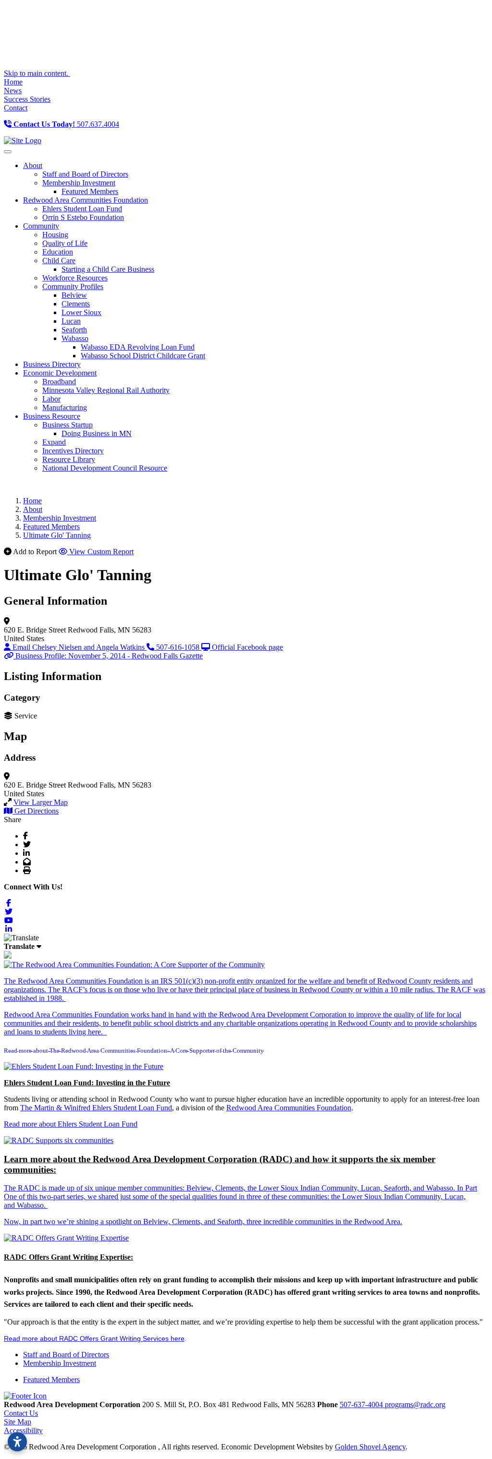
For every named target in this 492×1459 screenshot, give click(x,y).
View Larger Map (40, 802)
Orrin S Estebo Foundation (83, 217)
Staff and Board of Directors (85, 174)
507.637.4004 (66, 124)
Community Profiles (72, 286)
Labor (51, 399)
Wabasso (75, 338)
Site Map (17, 1422)
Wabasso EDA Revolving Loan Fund (138, 347)
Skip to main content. (37, 73)
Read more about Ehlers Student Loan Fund (70, 1124)
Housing (55, 235)
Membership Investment (78, 183)
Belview (74, 295)
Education (57, 252)
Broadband (59, 381)
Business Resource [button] (51, 416)
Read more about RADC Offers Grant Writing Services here (94, 1338)
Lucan (71, 321)
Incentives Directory (73, 451)
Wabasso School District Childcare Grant (143, 356)
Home (13, 82)
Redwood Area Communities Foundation (288, 1108)
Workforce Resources (75, 278)
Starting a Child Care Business (108, 269)
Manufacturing (64, 407)
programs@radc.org (415, 1404)
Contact (15, 108)
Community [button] (41, 226)
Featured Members (90, 191)
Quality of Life (64, 243)
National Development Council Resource (104, 468)
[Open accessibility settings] (17, 1441)
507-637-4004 (362, 1404)
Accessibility (23, 1430)
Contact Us (21, 1413)
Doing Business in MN (97, 433)
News (13, 90)
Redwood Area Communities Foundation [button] (85, 200)
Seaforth (74, 330)
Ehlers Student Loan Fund (82, 209)
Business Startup (67, 425)
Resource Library (68, 459)
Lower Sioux (81, 312)
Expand (54, 442)
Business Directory (52, 364)
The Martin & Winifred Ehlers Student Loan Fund (96, 1108)
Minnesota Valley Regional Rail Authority (106, 390)
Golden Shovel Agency (370, 1447)
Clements (76, 304)
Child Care (58, 260)
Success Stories (27, 99)
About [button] (32, 165)
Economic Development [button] (60, 373)
